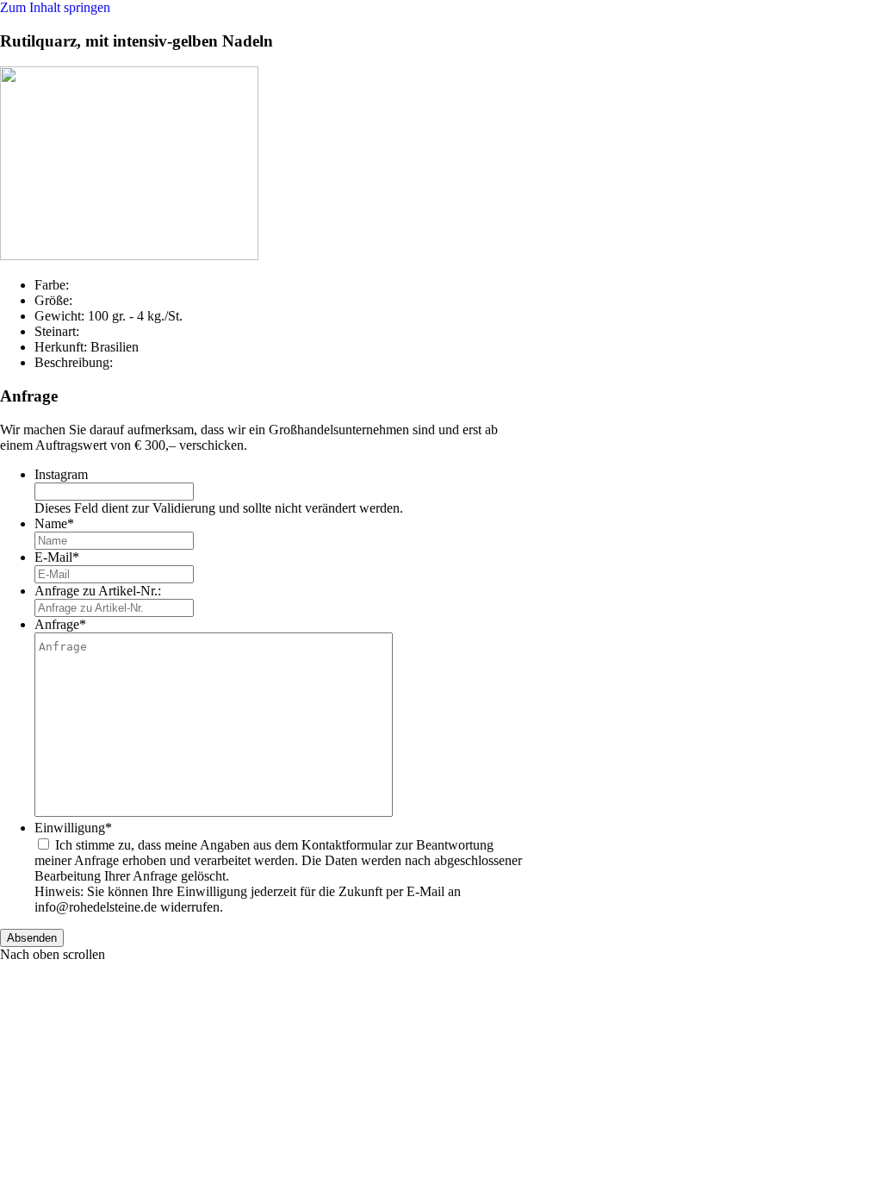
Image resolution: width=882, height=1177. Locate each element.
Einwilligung (73, 827)
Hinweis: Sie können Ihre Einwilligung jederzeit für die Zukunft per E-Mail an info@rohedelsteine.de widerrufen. (247, 899)
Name (54, 523)
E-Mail (56, 557)
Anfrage (60, 624)
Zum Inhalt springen (55, 7)
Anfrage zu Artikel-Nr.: (97, 590)
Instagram (61, 474)
